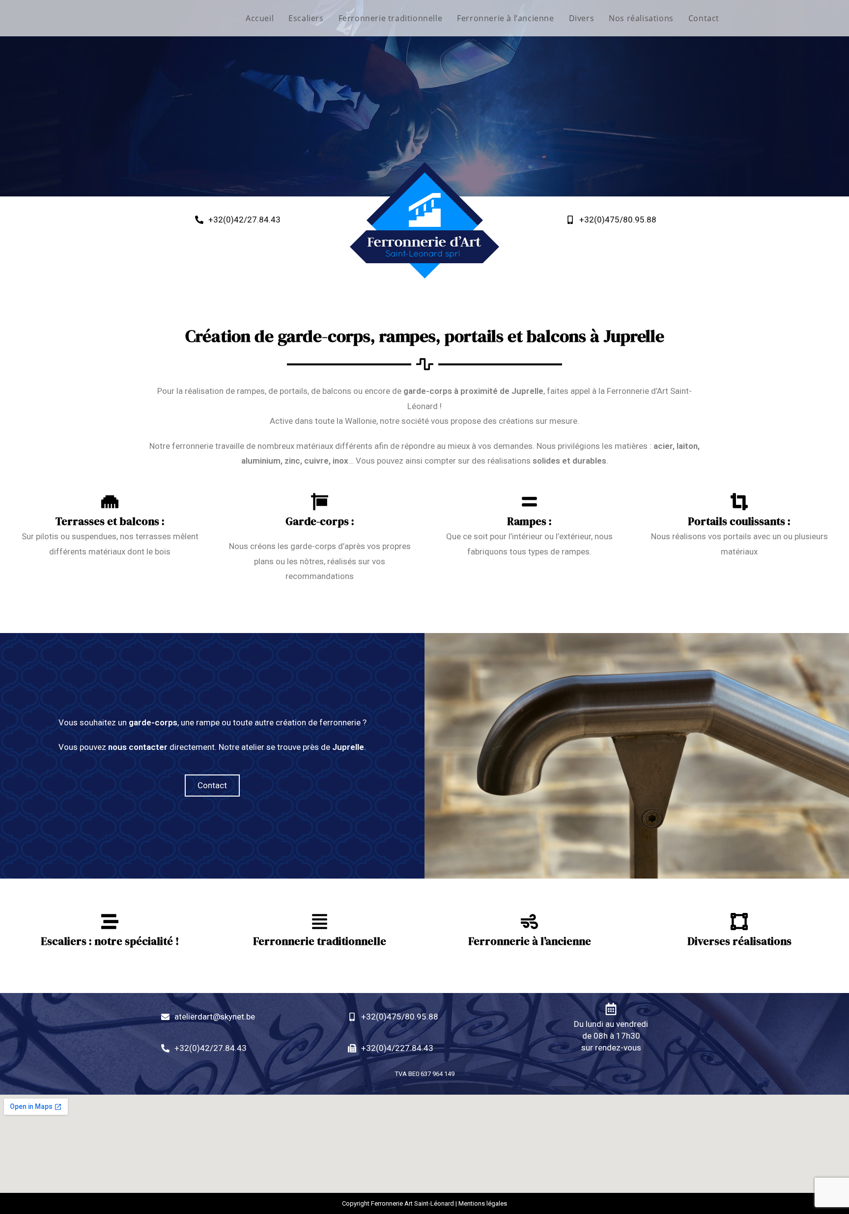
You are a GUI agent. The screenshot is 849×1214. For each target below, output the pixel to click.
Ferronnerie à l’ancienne (529, 941)
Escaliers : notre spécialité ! (110, 941)
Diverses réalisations (739, 941)
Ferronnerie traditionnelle (319, 941)
